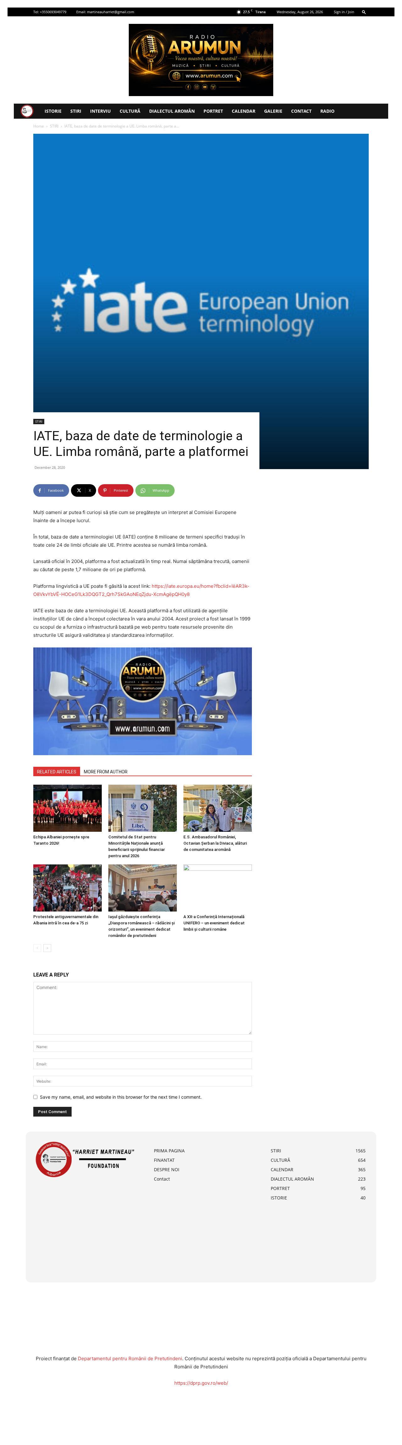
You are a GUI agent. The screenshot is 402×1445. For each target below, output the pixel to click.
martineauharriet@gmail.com (110, 11)
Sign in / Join (344, 11)
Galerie (273, 111)
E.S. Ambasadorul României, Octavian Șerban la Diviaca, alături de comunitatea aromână (215, 843)
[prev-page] (37, 948)
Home (38, 126)
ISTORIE (53, 111)
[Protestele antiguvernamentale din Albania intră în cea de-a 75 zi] (67, 888)
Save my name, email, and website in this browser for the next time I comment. (121, 1097)
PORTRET (213, 111)
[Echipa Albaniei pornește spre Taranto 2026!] (67, 808)
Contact (301, 111)
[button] (364, 11)
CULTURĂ (130, 111)
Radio (327, 111)
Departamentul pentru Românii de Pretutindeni (130, 1358)
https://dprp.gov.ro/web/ (201, 1383)
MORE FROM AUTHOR (106, 771)
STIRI (75, 111)
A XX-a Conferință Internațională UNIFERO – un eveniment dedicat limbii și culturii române (214, 923)
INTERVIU (100, 111)
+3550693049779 (53, 11)
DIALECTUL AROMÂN (172, 111)
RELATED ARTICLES (56, 771)
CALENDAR (243, 111)
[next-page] (47, 948)
